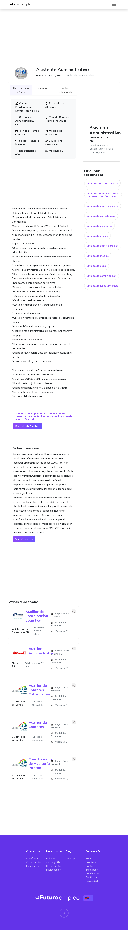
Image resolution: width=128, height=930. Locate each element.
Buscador (31, 419)
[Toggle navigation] (114, 4)
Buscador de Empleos (27, 426)
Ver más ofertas (24, 539)
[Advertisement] (64, 38)
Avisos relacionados (66, 90)
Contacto (91, 865)
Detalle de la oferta (21, 90)
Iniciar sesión (33, 865)
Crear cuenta (33, 862)
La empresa (43, 88)
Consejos (71, 858)
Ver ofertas (32, 858)
